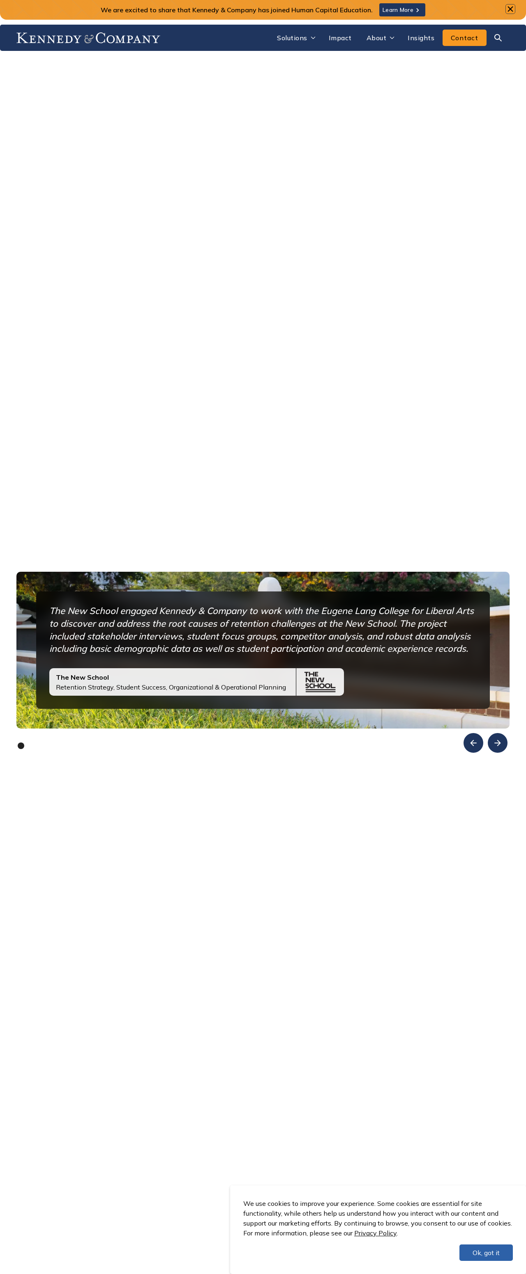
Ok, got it (486, 1253)
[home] (88, 37)
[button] (295, 38)
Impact (340, 38)
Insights (421, 38)
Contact (464, 38)
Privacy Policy (375, 1233)
